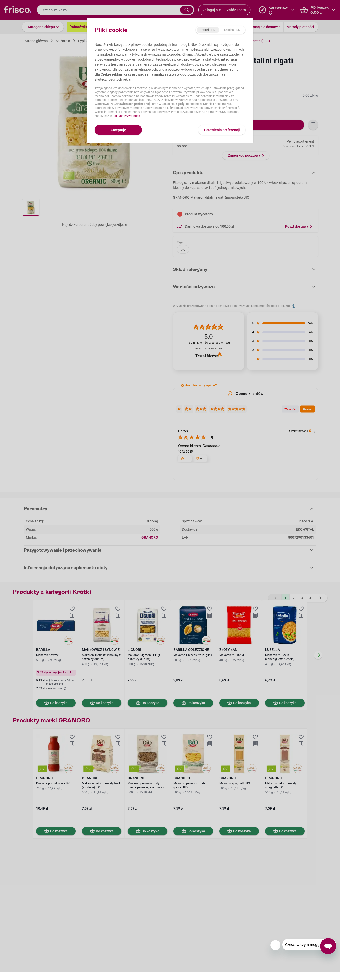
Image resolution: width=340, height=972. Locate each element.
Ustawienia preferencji (222, 130)
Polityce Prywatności (127, 116)
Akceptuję (118, 130)
